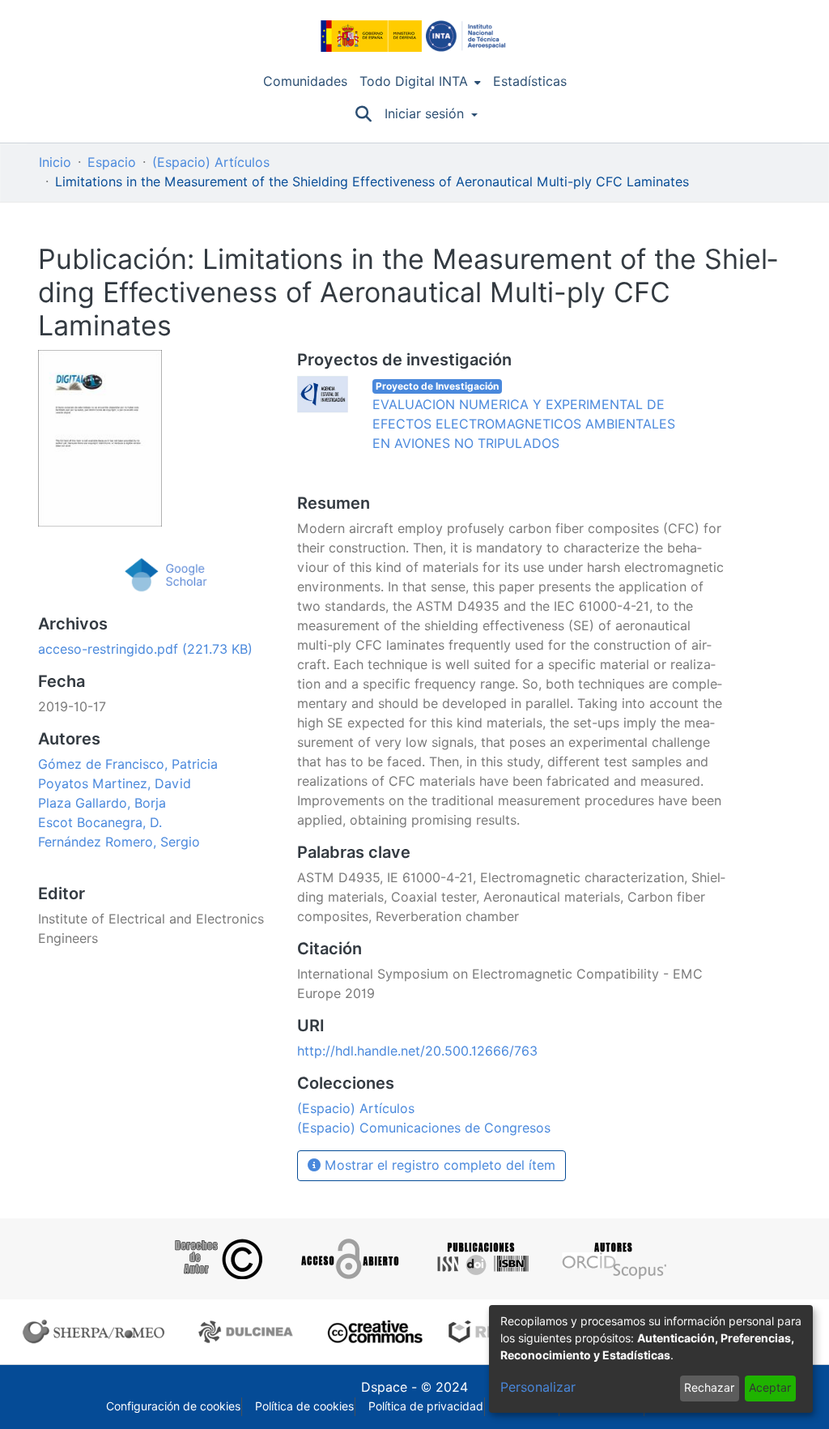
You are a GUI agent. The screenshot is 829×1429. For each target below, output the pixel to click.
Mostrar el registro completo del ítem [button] (438, 1165)
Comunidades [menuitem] (305, 81)
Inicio (55, 162)
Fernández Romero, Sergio (119, 842)
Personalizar (538, 1387)
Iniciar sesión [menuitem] (424, 114)
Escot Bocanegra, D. (100, 822)
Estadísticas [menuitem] (530, 81)
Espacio (111, 162)
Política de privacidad (425, 1406)
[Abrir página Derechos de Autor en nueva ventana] (216, 1259)
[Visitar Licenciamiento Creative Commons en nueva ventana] (373, 1332)
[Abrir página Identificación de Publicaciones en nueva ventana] (480, 1259)
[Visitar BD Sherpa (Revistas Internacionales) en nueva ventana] (97, 1332)
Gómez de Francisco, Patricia (128, 764)
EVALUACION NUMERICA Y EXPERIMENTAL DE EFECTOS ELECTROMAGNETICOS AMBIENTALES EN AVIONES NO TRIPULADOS (523, 424)
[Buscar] (363, 114)
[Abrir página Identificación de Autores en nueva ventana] (612, 1259)
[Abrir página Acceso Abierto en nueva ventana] (348, 1259)
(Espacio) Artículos (211, 162)
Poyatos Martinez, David (114, 783)
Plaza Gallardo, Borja (102, 803)
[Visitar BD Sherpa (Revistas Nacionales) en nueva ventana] (248, 1332)
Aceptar (770, 1387)
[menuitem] (420, 82)
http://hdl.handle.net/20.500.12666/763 (417, 1051)
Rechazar (709, 1387)
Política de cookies (304, 1406)
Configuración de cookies (173, 1406)
